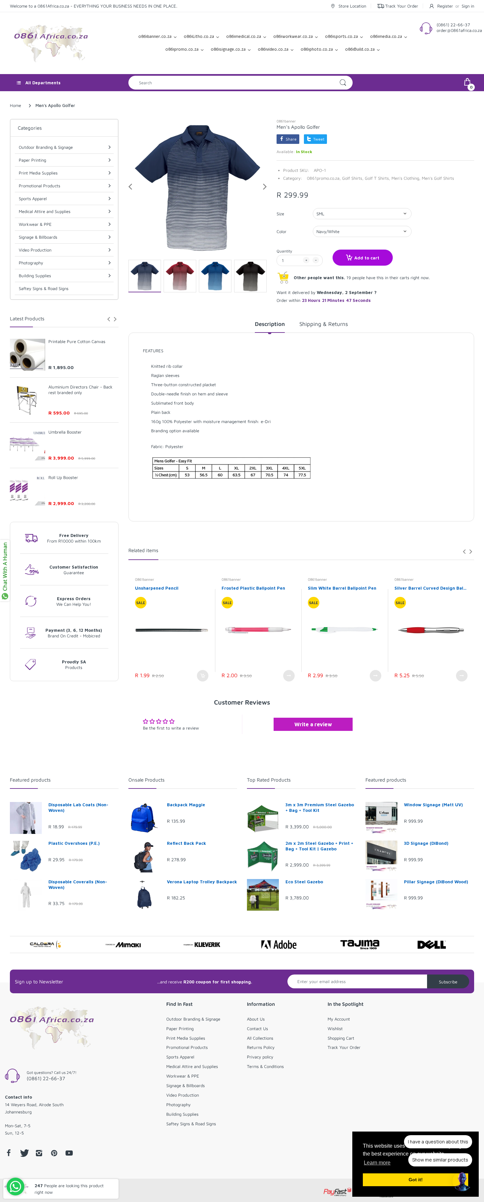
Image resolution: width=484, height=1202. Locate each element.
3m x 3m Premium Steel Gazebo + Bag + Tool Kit (319, 807)
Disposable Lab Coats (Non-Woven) (78, 807)
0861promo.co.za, (324, 178)
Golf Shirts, (352, 178)
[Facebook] (8, 1153)
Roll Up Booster (63, 477)
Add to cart (366, 257)
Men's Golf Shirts (438, 178)
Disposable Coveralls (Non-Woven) (77, 884)
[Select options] (289, 675)
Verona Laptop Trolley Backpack (202, 881)
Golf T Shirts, (377, 178)
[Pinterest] (54, 1153)
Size (280, 213)
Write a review (313, 724)
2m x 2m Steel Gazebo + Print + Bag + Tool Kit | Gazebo (319, 846)
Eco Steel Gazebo (304, 881)
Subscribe (448, 981)
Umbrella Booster (65, 432)
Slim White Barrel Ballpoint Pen (342, 588)
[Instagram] (38, 1153)
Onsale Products (146, 780)
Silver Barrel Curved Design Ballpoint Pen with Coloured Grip (431, 588)
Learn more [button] (377, 1162)
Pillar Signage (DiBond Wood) (436, 881)
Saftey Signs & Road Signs (43, 288)
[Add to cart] (202, 675)
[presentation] (108, 319)
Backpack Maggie (186, 804)
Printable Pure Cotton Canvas (76, 341)
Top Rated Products (269, 780)
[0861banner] (51, 42)
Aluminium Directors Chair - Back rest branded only (80, 389)
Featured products (30, 780)
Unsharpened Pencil (156, 588)
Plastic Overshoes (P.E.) (74, 843)
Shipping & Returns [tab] (323, 324)
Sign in (468, 6)
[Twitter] (23, 1153)
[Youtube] (69, 1153)
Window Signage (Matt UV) (433, 804)
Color (281, 231)
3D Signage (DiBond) (426, 843)
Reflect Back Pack (186, 843)
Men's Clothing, (405, 178)
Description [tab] (270, 324)
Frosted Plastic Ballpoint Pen (253, 588)
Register (445, 6)
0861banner (286, 121)
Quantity (284, 251)
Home (15, 105)
